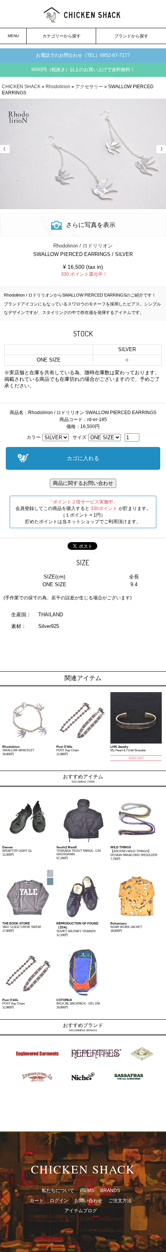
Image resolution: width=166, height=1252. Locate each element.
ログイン (59, 1200)
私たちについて (58, 1190)
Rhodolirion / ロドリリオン (83, 246)
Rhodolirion (58, 86)
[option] (83, 154)
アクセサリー (89, 86)
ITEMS (87, 1190)
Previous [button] (6, 149)
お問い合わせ (88, 1200)
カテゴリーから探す (61, 36)
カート (37, 1200)
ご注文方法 (120, 1200)
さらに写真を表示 (90, 225)
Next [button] (160, 149)
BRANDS (110, 1190)
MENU (13, 36)
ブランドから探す (131, 36)
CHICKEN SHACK (21, 86)
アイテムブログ (80, 1210)
